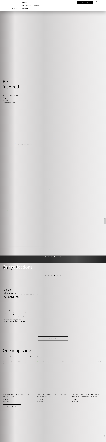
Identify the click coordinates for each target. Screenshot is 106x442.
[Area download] (105, 219)
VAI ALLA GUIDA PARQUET (53, 338)
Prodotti (5, 262)
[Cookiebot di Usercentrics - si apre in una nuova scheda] (14, 8)
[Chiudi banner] (96, 1)
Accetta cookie (85, 2)
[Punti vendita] (105, 221)
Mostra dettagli (25, 8)
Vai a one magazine (12, 406)
